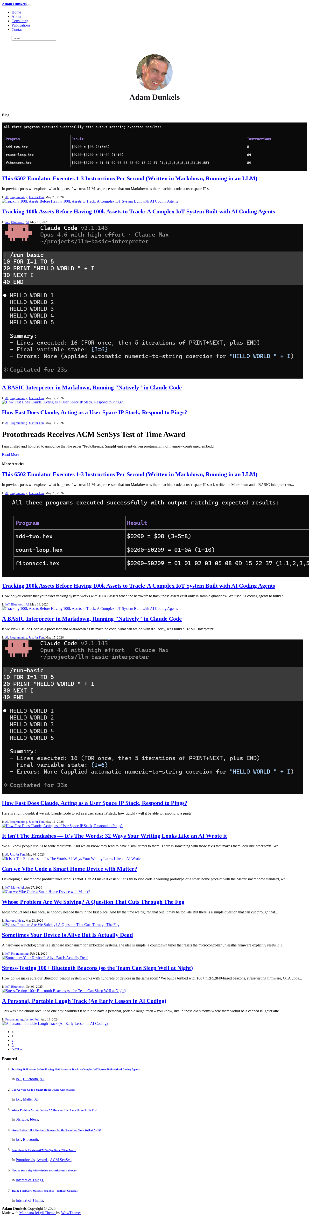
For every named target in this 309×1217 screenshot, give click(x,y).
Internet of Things (29, 1180)
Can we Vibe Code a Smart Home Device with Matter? (69, 869)
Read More (10, 454)
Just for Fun (36, 197)
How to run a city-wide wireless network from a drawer (44, 1170)
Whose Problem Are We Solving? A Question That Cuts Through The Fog (93, 902)
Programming (18, 197)
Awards (42, 1160)
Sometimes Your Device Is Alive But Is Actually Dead (67, 935)
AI (6, 197)
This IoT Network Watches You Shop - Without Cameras (44, 1190)
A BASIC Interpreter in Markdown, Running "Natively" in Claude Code (92, 387)
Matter (15, 887)
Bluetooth (17, 222)
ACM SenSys (60, 1160)
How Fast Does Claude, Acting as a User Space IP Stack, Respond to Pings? (94, 412)
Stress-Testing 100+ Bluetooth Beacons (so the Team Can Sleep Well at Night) (97, 968)
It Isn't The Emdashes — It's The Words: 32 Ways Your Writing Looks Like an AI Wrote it (114, 836)
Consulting (20, 21)
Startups (10, 920)
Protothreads (25, 1160)
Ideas (20, 920)
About (16, 16)
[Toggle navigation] (29, 5)
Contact (17, 29)
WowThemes (71, 1213)
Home (16, 12)
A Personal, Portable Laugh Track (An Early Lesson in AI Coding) (84, 1001)
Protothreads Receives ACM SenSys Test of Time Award (44, 1150)
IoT (7, 222)
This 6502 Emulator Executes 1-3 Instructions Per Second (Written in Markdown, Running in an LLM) (129, 178)
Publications (21, 25)
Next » (17, 1049)
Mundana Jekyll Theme (37, 1213)
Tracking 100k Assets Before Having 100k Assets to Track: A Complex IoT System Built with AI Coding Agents (138, 211)
